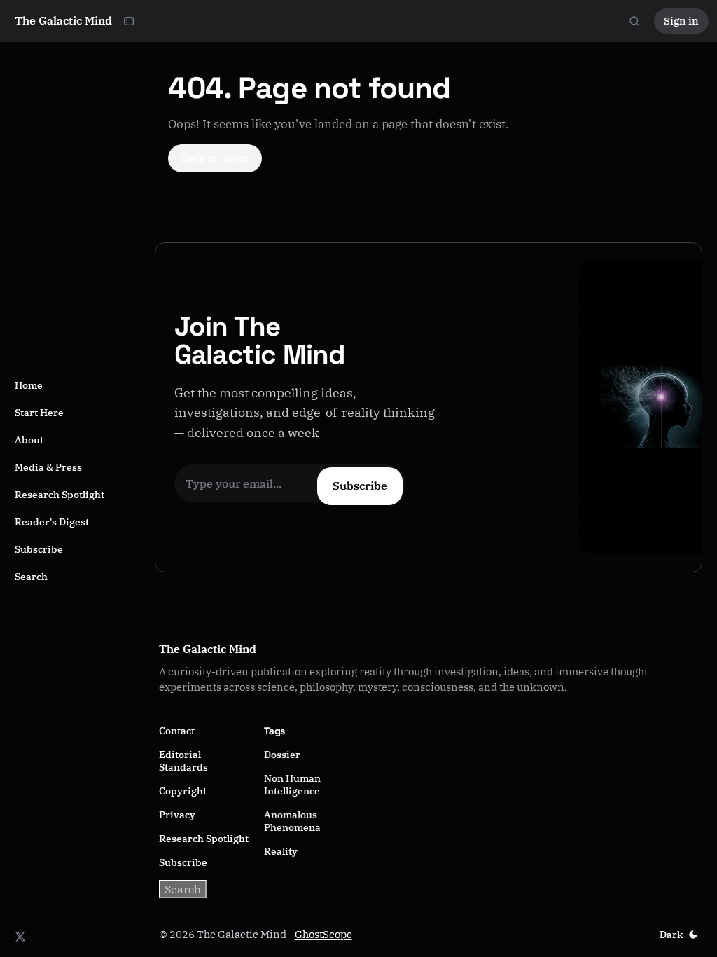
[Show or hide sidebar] (129, 21)
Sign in (681, 20)
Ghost (309, 934)
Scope (337, 934)
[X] (20, 936)
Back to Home (215, 158)
